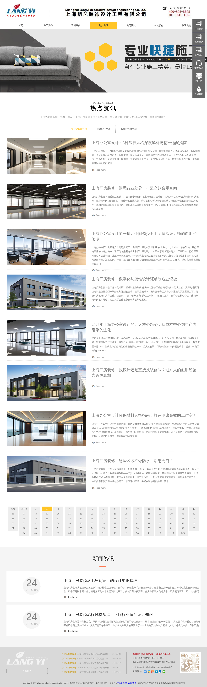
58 (103, 523)
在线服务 (158, 25)
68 (24, 528)
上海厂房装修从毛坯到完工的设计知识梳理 (100, 581)
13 (171, 509)
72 (69, 528)
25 (115, 514)
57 (92, 523)
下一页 (171, 533)
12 (160, 509)
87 (58, 533)
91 (103, 533)
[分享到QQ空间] (149, 671)
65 (183, 523)
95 (149, 533)
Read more (72, 597)
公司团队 (131, 25)
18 (35, 514)
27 (137, 514)
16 (13, 514)
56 (81, 523)
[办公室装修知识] (68, 654)
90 (92, 533)
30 (171, 514)
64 (171, 523)
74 (92, 528)
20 (58, 514)
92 (115, 533)
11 (149, 509)
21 (69, 514)
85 (35, 533)
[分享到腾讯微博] (156, 671)
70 (47, 528)
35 (35, 518)
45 (149, 518)
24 (103, 514)
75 (103, 528)
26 (126, 514)
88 (69, 533)
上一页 (24, 509)
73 (81, 528)
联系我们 (186, 25)
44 (137, 518)
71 (58, 528)
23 (92, 514)
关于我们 (48, 25)
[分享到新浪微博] (152, 671)
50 (13, 523)
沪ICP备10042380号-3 (126, 683)
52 (35, 523)
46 (160, 518)
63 (160, 523)
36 (47, 518)
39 (81, 518)
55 (69, 523)
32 (194, 514)
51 (24, 523)
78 (137, 528)
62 (149, 523)
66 (194, 523)
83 (194, 528)
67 (13, 528)
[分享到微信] (164, 671)
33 (13, 518)
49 (194, 518)
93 (126, 533)
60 (126, 523)
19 (47, 514)
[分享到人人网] (160, 671)
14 (183, 509)
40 (92, 518)
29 (160, 514)
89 (81, 533)
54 (58, 523)
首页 (20, 25)
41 (103, 518)
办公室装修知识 (79, 129)
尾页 (182, 533)
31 (183, 514)
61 (137, 523)
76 (115, 528)
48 (183, 518)
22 (81, 514)
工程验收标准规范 (128, 129)
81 (171, 528)
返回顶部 (198, 94)
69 (35, 528)
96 (160, 533)
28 (149, 514)
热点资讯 (103, 25)
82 (183, 528)
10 (137, 509)
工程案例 (75, 25)
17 (24, 514)
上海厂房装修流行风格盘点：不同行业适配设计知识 (108, 614)
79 (149, 528)
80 (160, 528)
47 (171, 518)
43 (126, 518)
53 (47, 523)
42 (115, 518)
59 (115, 523)
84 (24, 533)
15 (194, 509)
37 (58, 518)
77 (126, 528)
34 (24, 518)
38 (69, 518)
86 (47, 533)
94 (137, 533)
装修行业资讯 (103, 129)
